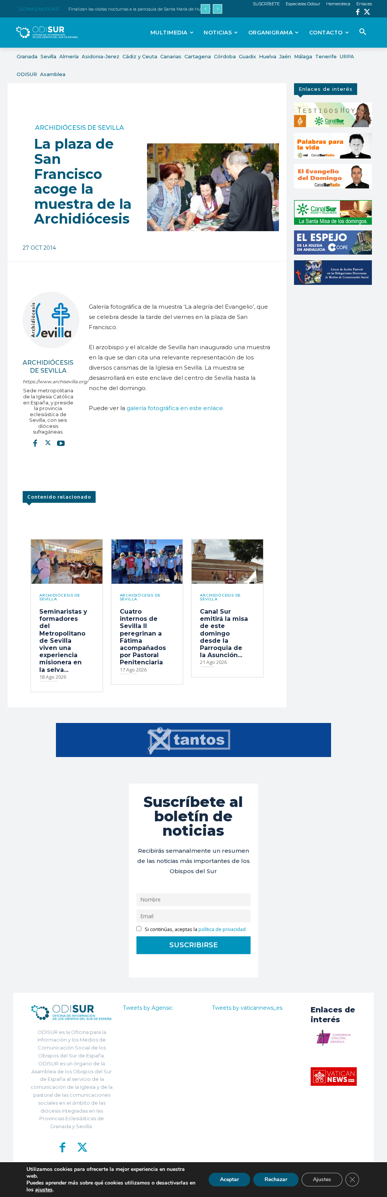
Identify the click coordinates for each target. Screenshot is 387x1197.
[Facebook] (357, 12)
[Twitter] (367, 12)
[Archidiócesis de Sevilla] (51, 320)
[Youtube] (61, 443)
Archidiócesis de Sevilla (79, 128)
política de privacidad (222, 929)
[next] (217, 9)
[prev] (205, 9)
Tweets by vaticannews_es (247, 1007)
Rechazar (276, 1179)
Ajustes (322, 1179)
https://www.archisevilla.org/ (48, 381)
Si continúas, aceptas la (195, 929)
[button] (363, 32)
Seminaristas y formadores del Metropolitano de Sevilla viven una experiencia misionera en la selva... (63, 640)
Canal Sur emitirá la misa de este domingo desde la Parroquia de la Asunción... (224, 633)
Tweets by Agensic (148, 1007)
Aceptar (229, 1179)
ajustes (44, 1189)
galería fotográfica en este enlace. (175, 408)
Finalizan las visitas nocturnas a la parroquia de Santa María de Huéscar (139, 9)
